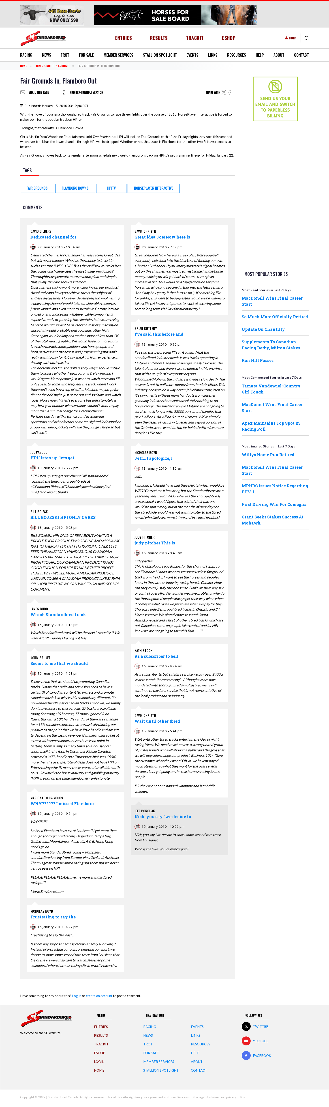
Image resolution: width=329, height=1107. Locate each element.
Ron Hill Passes (257, 360)
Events (192, 55)
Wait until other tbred (157, 721)
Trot (65, 55)
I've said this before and (159, 334)
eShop (229, 37)
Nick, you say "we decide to (163, 816)
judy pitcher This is (155, 543)
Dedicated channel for (53, 237)
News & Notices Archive (52, 65)
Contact (301, 55)
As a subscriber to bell (156, 656)
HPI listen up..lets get (52, 457)
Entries (123, 37)
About (278, 55)
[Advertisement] (275, 195)
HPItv (111, 188)
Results (159, 37)
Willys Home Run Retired (268, 454)
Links (212, 55)
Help (260, 55)
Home (99, 1070)
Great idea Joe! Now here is (162, 237)
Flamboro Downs (75, 188)
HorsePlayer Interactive (153, 188)
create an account (99, 996)
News (46, 55)
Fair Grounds (37, 188)
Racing (26, 55)
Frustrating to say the (53, 917)
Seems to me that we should (59, 663)
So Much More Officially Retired (275, 316)
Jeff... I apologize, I (154, 458)
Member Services (118, 55)
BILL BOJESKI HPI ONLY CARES (63, 517)
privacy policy (235, 1097)
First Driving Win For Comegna (274, 504)
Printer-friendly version (86, 92)
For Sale (86, 55)
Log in (76, 996)
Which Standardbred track (58, 614)
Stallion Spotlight (160, 55)
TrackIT (195, 37)
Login (293, 38)
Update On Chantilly (263, 329)
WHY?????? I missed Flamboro (62, 803)
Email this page (39, 92)
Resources (236, 55)
